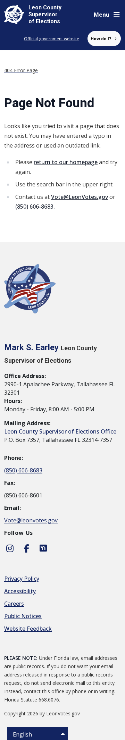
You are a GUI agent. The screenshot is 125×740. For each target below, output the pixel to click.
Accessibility (20, 591)
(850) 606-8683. (35, 206)
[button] (107, 15)
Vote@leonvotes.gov (31, 520)
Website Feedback (28, 628)
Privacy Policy (21, 578)
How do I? (101, 39)
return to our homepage (66, 162)
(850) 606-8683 (23, 470)
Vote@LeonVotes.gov (79, 197)
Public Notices (23, 616)
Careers (14, 603)
